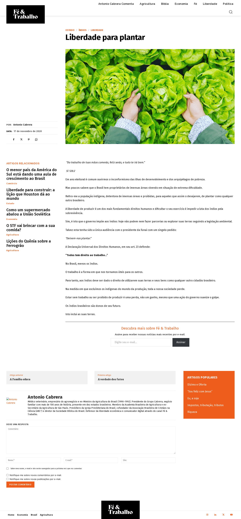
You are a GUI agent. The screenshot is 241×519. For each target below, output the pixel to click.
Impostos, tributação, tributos (205, 405)
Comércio (11, 183)
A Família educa (20, 379)
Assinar (180, 342)
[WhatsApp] (36, 139)
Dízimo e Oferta (196, 384)
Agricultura (12, 235)
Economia (11, 219)
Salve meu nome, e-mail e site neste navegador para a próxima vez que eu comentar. (46, 468)
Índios (83, 30)
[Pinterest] (28, 139)
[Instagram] (207, 515)
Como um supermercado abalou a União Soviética (28, 212)
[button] (231, 12)
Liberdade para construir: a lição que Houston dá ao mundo (30, 194)
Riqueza (192, 411)
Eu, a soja (193, 398)
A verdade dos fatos (111, 379)
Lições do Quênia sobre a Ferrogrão (28, 243)
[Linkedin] (215, 515)
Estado (70, 30)
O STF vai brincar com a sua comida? (30, 227)
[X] (21, 139)
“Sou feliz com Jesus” (199, 391)
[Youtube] (231, 515)
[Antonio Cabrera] (16, 405)
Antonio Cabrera (22, 124)
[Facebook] (13, 139)
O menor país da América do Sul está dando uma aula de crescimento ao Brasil (31, 174)
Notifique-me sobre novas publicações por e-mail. (35, 479)
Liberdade (97, 30)
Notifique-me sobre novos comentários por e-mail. (36, 475)
